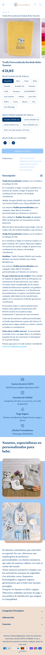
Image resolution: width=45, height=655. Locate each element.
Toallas (27, 164)
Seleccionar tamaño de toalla (17, 115)
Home (4, 12)
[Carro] (40, 4)
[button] (3, 4)
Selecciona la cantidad (14, 138)
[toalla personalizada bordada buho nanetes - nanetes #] (20, 38)
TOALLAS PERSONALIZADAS (14, 346)
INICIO (22, 158)
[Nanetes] (22, 4)
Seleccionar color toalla (15, 76)
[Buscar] (35, 4)
